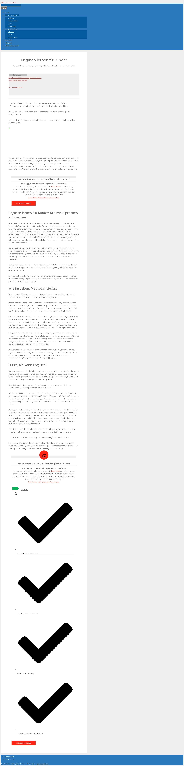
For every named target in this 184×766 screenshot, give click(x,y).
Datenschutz (10, 759)
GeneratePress (42, 764)
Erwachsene (12, 26)
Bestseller (9, 40)
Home (7, 12)
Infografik (8, 43)
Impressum (9, 756)
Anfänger (11, 18)
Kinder (10, 23)
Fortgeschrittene (13, 21)
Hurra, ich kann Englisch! (15, 87)
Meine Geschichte (12, 45)
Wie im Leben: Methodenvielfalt (18, 80)
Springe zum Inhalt (8, 2)
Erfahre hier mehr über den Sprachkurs (43, 197)
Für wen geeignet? (12, 15)
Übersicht (11, 32)
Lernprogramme (11, 29)
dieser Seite (55, 186)
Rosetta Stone (12, 37)
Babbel (10, 35)
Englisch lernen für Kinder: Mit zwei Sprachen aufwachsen (25, 78)
